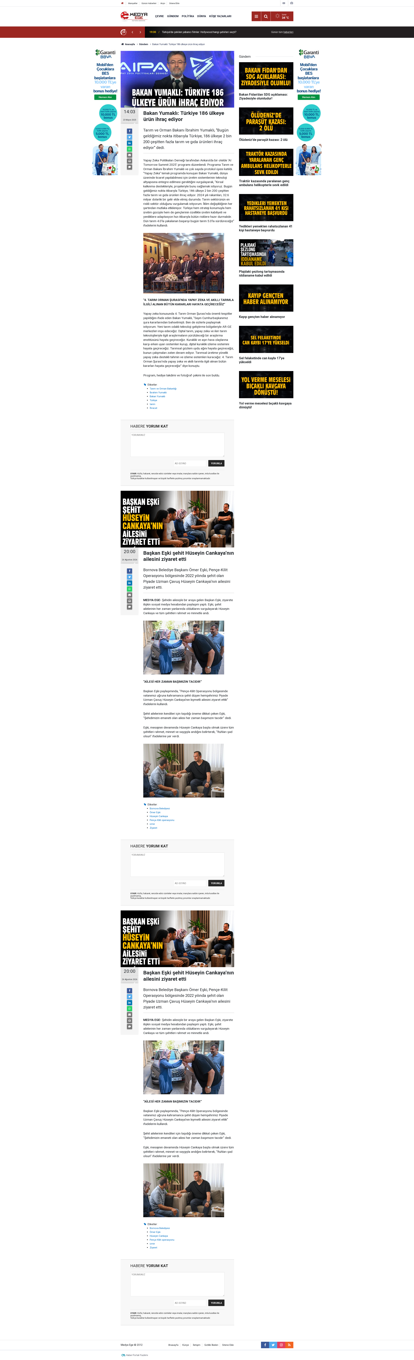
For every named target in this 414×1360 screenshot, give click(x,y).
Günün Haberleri (149, 3)
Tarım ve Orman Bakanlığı (163, 388)
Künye (185, 1345)
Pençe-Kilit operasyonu (162, 820)
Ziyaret (153, 827)
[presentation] (132, 32)
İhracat (153, 408)
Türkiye (153, 400)
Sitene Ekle (174, 3)
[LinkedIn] (129, 143)
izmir (152, 824)
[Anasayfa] (122, 3)
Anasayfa (173, 1345)
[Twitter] (129, 137)
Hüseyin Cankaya (159, 816)
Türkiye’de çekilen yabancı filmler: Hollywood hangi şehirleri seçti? (199, 32)
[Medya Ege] (135, 16)
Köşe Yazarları (220, 16)
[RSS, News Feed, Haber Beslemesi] (289, 1345)
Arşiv (162, 3)
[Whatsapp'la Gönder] (129, 149)
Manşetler (132, 3)
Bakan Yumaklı (157, 396)
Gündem (173, 16)
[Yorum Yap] (129, 167)
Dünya (201, 16)
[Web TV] (284, 3)
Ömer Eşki (155, 812)
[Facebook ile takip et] (265, 1345)
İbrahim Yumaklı (158, 392)
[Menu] (256, 16)
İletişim (196, 1345)
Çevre (159, 16)
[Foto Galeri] (291, 3)
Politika (188, 16)
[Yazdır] (129, 161)
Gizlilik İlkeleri (211, 1345)
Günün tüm (282, 32)
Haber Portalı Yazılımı (137, 1355)
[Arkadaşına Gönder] (129, 155)
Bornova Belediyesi (160, 808)
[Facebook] (129, 131)
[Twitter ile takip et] (273, 1345)
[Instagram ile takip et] (281, 1345)
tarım (152, 404)
